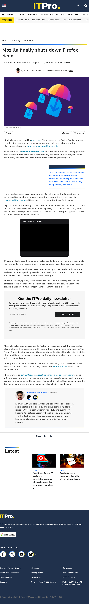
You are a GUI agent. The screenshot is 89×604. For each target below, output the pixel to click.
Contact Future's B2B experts (43, 582)
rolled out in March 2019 (32, 151)
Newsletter (80, 133)
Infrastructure (46, 14)
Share (10, 133)
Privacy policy (37, 572)
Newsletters (36, 577)
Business (11, 14)
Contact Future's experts (10, 568)
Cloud (21, 14)
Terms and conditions (9, 572)
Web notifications (70, 572)
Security (60, 14)
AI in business (54, 20)
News (71, 70)
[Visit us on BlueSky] (30, 554)
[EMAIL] (36, 397)
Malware (28, 40)
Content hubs (73, 14)
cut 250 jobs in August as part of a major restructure (47, 374)
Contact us (67, 568)
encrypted (36, 140)
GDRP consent (68, 577)
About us (35, 568)
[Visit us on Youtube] (21, 554)
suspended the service (15, 200)
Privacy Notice (14, 325)
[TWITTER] (29, 397)
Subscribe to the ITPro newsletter (30, 20)
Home (5, 40)
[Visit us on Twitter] (12, 554)
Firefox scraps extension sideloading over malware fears (66, 178)
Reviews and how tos (72, 20)
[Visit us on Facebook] (3, 554)
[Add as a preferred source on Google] (8, 534)
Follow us (68, 133)
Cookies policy (6, 577)
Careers (3, 582)
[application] (44, 237)
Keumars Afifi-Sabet (32, 70)
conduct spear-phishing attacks (42, 146)
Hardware (32, 14)
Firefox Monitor (60, 366)
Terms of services (39, 323)
